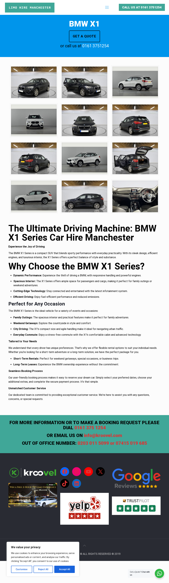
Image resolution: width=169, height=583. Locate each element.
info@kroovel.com (103, 435)
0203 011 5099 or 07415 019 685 (112, 443)
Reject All (43, 569)
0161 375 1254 (90, 427)
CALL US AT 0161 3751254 (142, 7)
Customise (21, 569)
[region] (43, 559)
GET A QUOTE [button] (84, 36)
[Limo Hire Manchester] (29, 7)
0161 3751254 (95, 46)
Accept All (64, 569)
